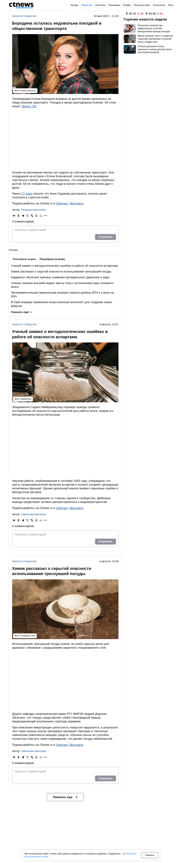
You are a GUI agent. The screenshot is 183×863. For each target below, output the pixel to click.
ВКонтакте (76, 203)
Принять (149, 855)
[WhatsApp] (36, 215)
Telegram (62, 203)
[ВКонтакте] (14, 215)
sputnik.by (26, 399)
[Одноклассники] (18, 215)
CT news (26, 193)
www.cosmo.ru (28, 90)
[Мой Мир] (41, 215)
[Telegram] (23, 215)
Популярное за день (24, 259)
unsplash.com (28, 635)
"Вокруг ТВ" (29, 106)
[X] (27, 215)
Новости (17, 16)
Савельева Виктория (33, 514)
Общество (30, 16)
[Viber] (32, 215)
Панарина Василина (33, 209)
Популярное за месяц (52, 259)
